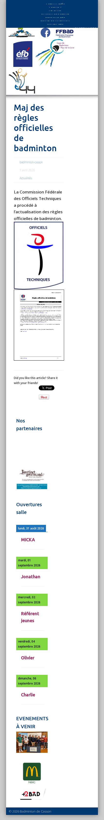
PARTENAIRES (85, 27)
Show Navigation (80, 44)
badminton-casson (31, 162)
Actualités (26, 178)
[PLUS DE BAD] (32, 799)
